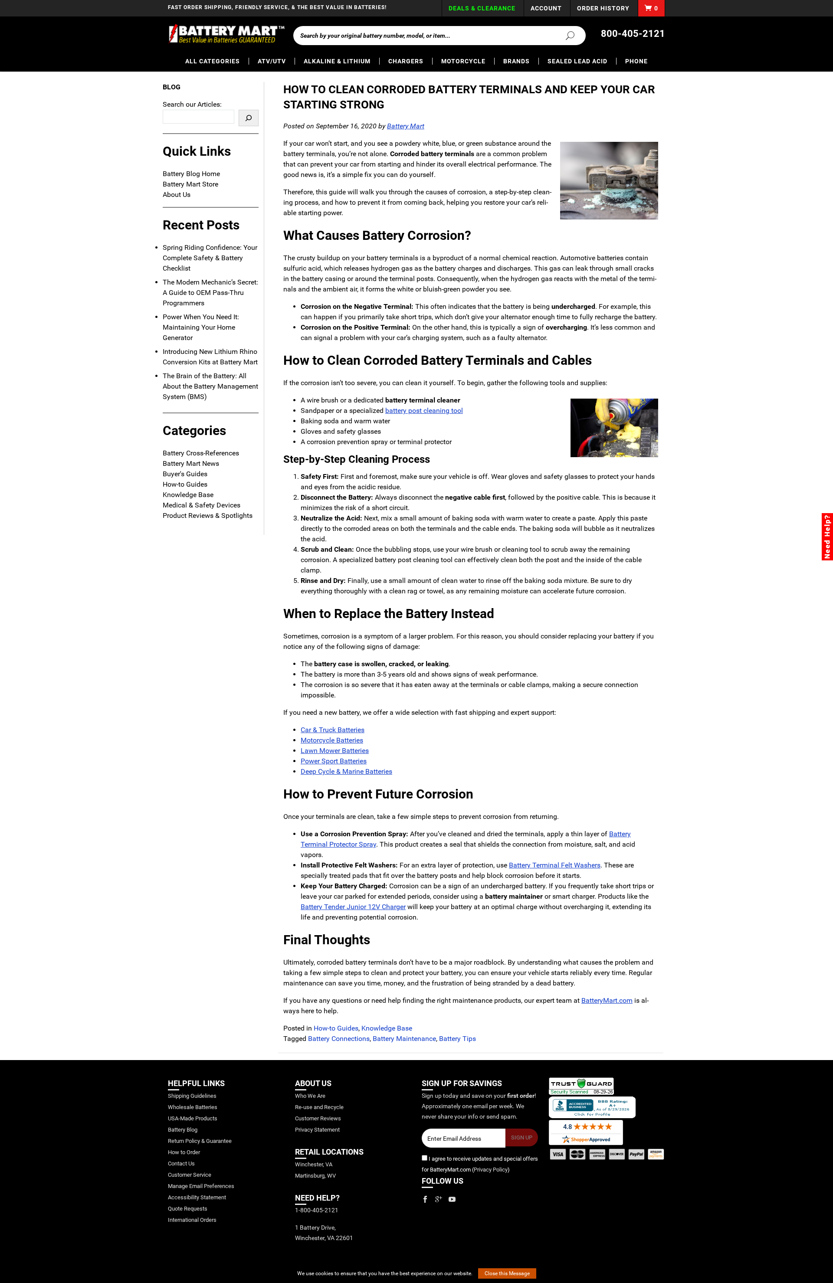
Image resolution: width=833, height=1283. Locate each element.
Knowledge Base (386, 1028)
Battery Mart (405, 126)
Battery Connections (339, 1038)
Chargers (405, 61)
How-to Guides (336, 1028)
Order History (603, 8)
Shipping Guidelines (192, 1096)
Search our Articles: (192, 104)
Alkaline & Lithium (337, 61)
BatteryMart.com (607, 1000)
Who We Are (310, 1096)
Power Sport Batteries (334, 761)
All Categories (212, 61)
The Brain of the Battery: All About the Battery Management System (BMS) (210, 386)
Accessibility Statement (197, 1197)
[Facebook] (425, 1199)
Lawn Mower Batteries (335, 750)
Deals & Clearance (482, 8)
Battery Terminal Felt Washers (554, 865)
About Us (176, 194)
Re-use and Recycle (319, 1107)
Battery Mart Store (190, 184)
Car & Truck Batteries (332, 730)
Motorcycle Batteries (332, 740)
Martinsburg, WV (315, 1175)
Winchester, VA (313, 1164)
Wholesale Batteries (192, 1107)
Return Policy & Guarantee (200, 1141)
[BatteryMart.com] (226, 33)
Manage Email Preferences (201, 1186)
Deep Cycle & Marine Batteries (346, 771)
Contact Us (181, 1163)
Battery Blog (182, 1129)
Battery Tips (457, 1038)
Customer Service (189, 1175)
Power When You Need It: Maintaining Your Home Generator (201, 327)
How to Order (184, 1152)
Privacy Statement (317, 1129)
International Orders (192, 1220)
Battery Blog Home (191, 174)
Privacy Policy (491, 1169)
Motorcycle (463, 61)
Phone (636, 61)
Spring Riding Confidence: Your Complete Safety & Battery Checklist (210, 257)
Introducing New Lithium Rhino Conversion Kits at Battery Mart (210, 356)
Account (546, 8)
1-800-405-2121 (316, 1210)
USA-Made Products (192, 1118)
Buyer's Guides (185, 474)
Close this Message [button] (507, 1273)
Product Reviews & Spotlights (208, 515)
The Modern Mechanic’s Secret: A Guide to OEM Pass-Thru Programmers (210, 292)
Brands (516, 61)
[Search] (565, 35)
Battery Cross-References (201, 453)
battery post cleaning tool (424, 410)
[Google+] (438, 1199)
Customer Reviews (318, 1118)
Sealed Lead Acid (577, 61)
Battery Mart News (191, 463)
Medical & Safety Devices (201, 505)
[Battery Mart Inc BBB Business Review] (592, 1107)
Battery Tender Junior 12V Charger (353, 907)
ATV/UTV (272, 61)
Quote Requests (187, 1208)
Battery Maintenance (404, 1038)
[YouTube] (452, 1199)
